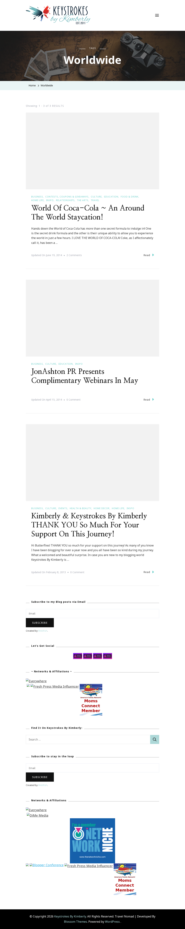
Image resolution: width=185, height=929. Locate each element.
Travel (95, 200)
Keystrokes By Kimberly (70, 916)
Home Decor (101, 508)
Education (111, 196)
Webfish (42, 630)
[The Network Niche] (92, 821)
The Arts (82, 200)
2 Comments (74, 255)
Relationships (65, 200)
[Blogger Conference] (47, 866)
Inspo (50, 200)
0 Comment (73, 400)
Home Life (37, 200)
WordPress (112, 922)
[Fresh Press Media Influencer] (55, 686)
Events (63, 508)
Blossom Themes (75, 922)
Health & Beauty (80, 508)
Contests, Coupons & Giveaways (67, 196)
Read (146, 255)
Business (37, 196)
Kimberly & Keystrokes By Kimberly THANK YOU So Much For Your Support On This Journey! (89, 525)
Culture (96, 196)
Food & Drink (129, 196)
